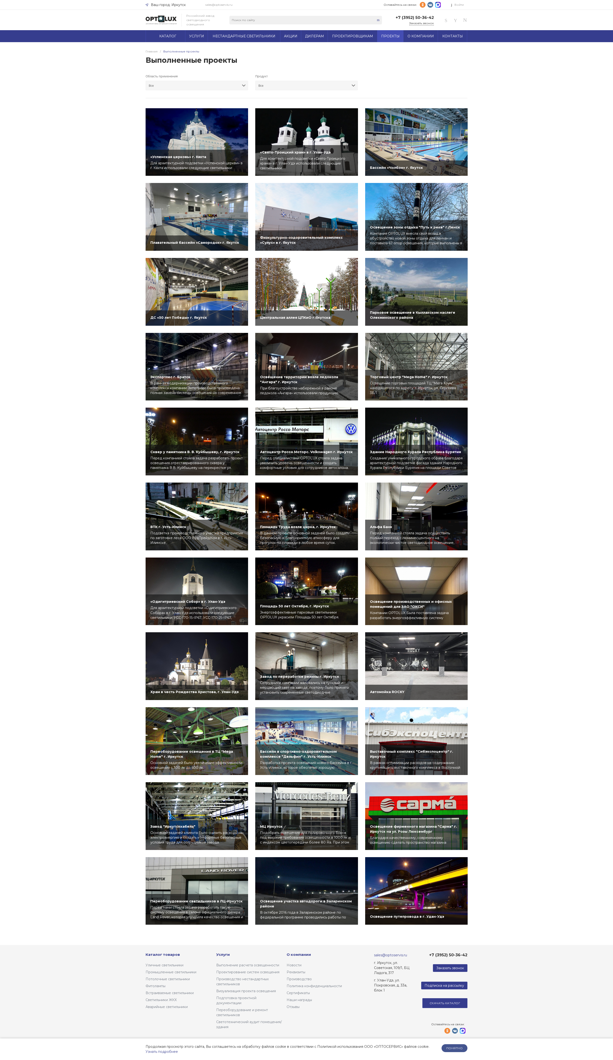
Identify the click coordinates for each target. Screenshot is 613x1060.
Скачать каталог (445, 1003)
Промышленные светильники (171, 972)
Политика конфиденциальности (314, 986)
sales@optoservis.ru (219, 4)
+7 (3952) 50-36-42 (415, 17)
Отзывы (293, 1007)
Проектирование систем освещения (247, 972)
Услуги (223, 954)
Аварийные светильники (167, 1007)
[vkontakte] (430, 5)
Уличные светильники (164, 965)
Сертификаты (298, 993)
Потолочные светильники (168, 979)
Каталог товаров (163, 954)
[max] (438, 5)
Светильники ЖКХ (161, 1000)
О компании (299, 954)
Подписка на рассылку (444, 985)
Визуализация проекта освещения (246, 991)
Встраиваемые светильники (170, 993)
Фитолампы (155, 986)
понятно (454, 1048)
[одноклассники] (423, 5)
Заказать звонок (421, 23)
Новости (294, 965)
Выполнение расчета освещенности (247, 965)
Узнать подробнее (162, 1051)
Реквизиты (296, 972)
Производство (299, 979)
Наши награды (299, 1000)
